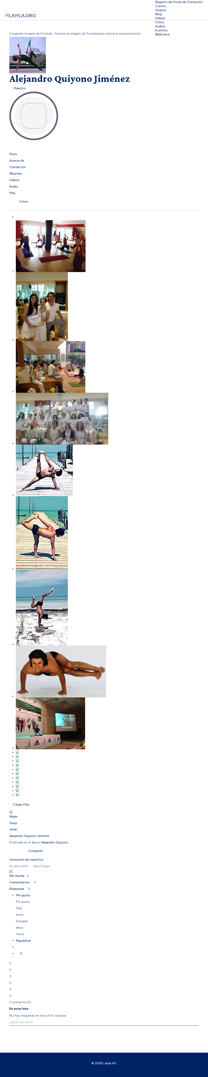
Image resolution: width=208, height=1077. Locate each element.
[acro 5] (107, 781)
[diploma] (107, 306)
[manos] (107, 608)
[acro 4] (107, 786)
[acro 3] (107, 790)
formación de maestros (26, 859)
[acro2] (107, 794)
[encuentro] (107, 723)
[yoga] (107, 246)
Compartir (35, 851)
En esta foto (18, 1009)
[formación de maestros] (107, 419)
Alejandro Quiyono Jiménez (69, 78)
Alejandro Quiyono (54, 842)
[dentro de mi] (107, 760)
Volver (22, 201)
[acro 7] (107, 773)
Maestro (19, 88)
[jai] (107, 671)
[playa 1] (107, 533)
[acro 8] (107, 769)
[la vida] (107, 752)
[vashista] (107, 470)
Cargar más (21, 804)
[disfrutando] (107, 764)
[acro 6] (107, 777)
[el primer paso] (107, 756)
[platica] (107, 367)
